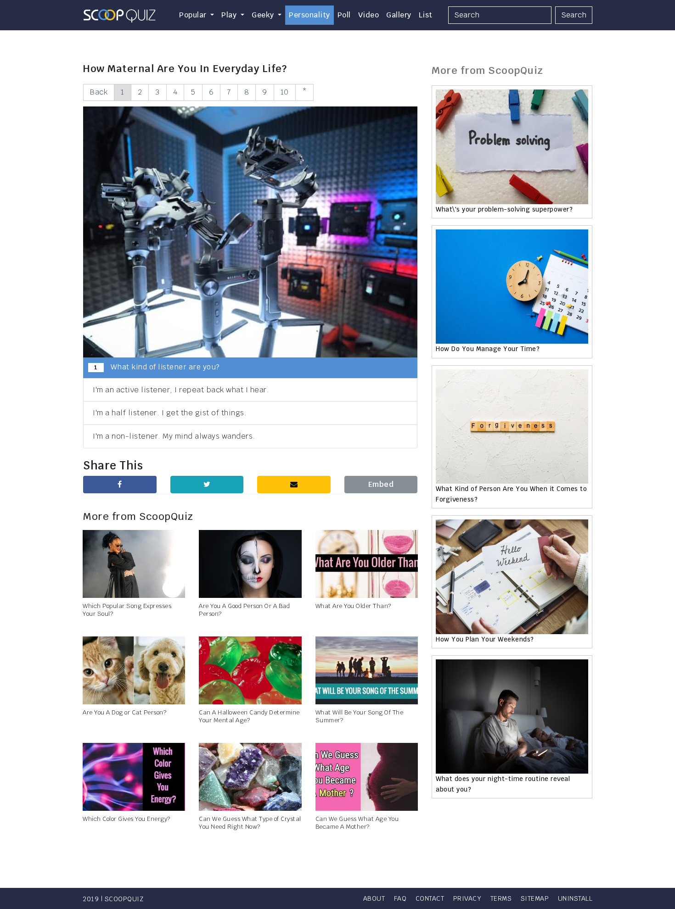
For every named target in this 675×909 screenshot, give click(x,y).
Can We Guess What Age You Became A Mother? (357, 823)
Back (98, 92)
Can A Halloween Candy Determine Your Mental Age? (249, 716)
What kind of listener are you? (156, 367)
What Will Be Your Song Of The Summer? (359, 716)
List (426, 15)
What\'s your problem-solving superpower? (504, 209)
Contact (430, 898)
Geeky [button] (264, 15)
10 (285, 92)
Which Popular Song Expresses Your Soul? (127, 610)
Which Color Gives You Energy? (126, 819)
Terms (501, 898)
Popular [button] (193, 15)
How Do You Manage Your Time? (488, 349)
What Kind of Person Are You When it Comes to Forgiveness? (511, 494)
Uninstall (575, 898)
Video (368, 15)
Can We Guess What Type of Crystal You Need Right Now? (250, 823)
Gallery (398, 15)
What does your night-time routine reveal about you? (503, 784)
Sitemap (535, 898)
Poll (344, 15)
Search (573, 15)
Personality (309, 15)
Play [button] (230, 15)
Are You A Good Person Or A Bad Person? (244, 610)
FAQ (400, 898)
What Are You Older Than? (353, 606)
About (374, 898)
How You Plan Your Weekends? (485, 639)
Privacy (467, 898)
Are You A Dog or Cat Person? (124, 712)
